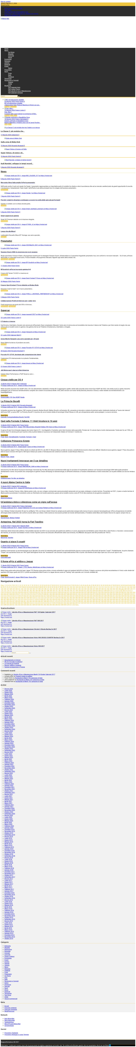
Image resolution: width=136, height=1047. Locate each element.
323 (33, 596)
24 (44, 585)
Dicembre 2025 (9, 703)
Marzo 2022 (8, 782)
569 (65, 605)
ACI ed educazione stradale (13, 8)
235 (50, 592)
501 (5, 603)
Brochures (7, 86)
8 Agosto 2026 (6, 179)
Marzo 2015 (8, 930)
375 (48, 597)
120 (122, 587)
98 (60, 587)
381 (65, 597)
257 (114, 592)
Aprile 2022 (8, 780)
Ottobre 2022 (8, 770)
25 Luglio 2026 (6, 318)
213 (119, 590)
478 (73, 601)
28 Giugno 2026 (6, 351)
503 (10, 603)
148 (68, 589)
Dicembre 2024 (9, 724)
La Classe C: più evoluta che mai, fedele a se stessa (21, 14)
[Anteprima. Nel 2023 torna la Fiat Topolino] (21, 527)
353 (119, 596)
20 (36, 585)
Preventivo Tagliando (11, 1033)
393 (99, 597)
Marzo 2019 (8, 845)
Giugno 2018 (8, 861)
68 (134, 585)
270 (16, 594)
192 (59, 590)
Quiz (5, 977)
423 (50, 599)
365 (19, 597)
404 (131, 597)
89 (42, 587)
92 (48, 587)
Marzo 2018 (8, 866)
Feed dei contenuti (10, 1008)
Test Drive (7, 995)
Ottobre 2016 (8, 896)
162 (108, 589)
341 (85, 596)
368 (28, 597)
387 (82, 597)
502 (7, 603)
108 (88, 587)
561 (42, 605)
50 (97, 585)
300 (102, 594)
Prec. (2, 585)
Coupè (8, 557)
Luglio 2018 (8, 859)
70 (3, 587)
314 (7, 596)
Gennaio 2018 (8, 870)
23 (42, 585)
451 (131, 599)
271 (19, 594)
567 (59, 605)
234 (48, 592)
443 (108, 599)
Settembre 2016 (9, 898)
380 (62, 597)
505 (16, 603)
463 (30, 601)
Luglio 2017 (8, 880)
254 (105, 592)
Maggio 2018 (8, 863)
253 (102, 592)
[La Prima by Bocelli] (18, 407)
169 (128, 589)
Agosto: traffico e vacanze (12, 665)
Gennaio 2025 (8, 722)
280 (45, 594)
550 (10, 605)
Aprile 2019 (8, 843)
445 (114, 599)
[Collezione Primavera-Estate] (23, 447)
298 (96, 594)
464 (33, 601)
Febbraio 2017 (9, 889)
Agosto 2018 (8, 858)
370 (33, 597)
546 (134, 603)
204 (94, 590)
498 (131, 601)
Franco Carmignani (21, 119)
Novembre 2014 (9, 937)
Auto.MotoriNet (9, 1019)
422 (48, 599)
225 (22, 592)
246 (82, 592)
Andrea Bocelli (19, 417)
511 (33, 603)
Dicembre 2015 (9, 914)
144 (56, 589)
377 (53, 597)
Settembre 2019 (9, 835)
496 (125, 601)
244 (76, 592)
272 (22, 594)
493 (116, 601)
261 (125, 592)
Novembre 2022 (9, 768)
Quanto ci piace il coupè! (13, 541)
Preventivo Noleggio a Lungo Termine (16, 1035)
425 (56, 599)
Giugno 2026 (8, 692)
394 (102, 597)
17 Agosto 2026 (6, 135)
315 (10, 596)
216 (128, 590)
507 (22, 603)
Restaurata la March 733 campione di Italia (28, 678)
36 (69, 585)
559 (36, 605)
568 (62, 605)
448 (122, 599)
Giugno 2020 (8, 819)
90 (44, 587)
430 (71, 599)
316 (13, 596)
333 (62, 596)
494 (119, 601)
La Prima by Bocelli (10, 401)
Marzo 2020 (8, 824)
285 (59, 594)
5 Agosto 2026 (6, 228)
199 (79, 590)
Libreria (6, 63)
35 (67, 585)
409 (10, 599)
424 (53, 599)
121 (125, 587)
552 (16, 605)
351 (114, 596)
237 (56, 592)
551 (13, 605)
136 (33, 589)
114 (105, 587)
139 (42, 589)
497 (128, 601)
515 (45, 603)
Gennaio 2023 (8, 764)
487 (99, 601)
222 (13, 592)
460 (22, 601)
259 (119, 592)
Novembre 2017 (9, 873)
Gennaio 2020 (8, 828)
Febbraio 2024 (9, 741)
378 (56, 597)
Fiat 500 (27, 417)
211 (114, 590)
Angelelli (15, 437)
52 (101, 585)
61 (120, 585)
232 (42, 592)
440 (99, 599)
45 (87, 585)
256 (111, 592)
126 (5, 589)
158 (96, 589)
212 (116, 590)
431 (73, 599)
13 (22, 585)
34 (65, 585)
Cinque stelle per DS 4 (12, 379)
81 (26, 587)
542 (122, 603)
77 (18, 587)
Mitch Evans (24, 577)
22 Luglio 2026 (6, 335)
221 (10, 592)
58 (114, 585)
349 (108, 596)
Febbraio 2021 (9, 805)
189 (50, 590)
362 (10, 597)
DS (11, 397)
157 (94, 589)
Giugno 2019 (8, 840)
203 (91, 590)
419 (39, 599)
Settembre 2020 (9, 814)
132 (22, 589)
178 (19, 590)
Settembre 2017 (9, 877)
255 (108, 592)
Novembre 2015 (9, 916)
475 (65, 601)
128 (10, 589)
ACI (8, 397)
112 (99, 587)
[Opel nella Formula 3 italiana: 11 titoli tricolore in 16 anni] (33, 427)
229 (33, 592)
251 (96, 592)
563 (48, 605)
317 (16, 596)
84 (32, 587)
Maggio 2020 (8, 821)
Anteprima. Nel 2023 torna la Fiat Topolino (22, 522)
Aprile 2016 (8, 907)
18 (32, 585)
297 (94, 594)
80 (24, 587)
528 (82, 603)
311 (134, 594)
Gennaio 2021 (8, 807)
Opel (34, 437)
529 (85, 603)
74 (12, 587)
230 (36, 592)
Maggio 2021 (8, 799)
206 (99, 590)
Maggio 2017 (8, 884)
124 (134, 587)
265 (2, 594)
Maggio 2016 (8, 905)
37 (71, 585)
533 (96, 603)
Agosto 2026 (8, 689)
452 (134, 599)
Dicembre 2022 (9, 766)
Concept (7, 953)
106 (82, 587)
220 (7, 592)
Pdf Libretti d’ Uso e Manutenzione (19, 91)
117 (114, 587)
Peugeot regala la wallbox (24, 676)
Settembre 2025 (9, 708)
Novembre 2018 (9, 852)
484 (91, 601)
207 (102, 590)
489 (105, 601)
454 (5, 601)
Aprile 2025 (8, 717)
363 (13, 597)
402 (125, 597)
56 (110, 585)
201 (85, 590)
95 (54, 587)
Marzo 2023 (8, 761)
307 (122, 594)
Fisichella (22, 437)
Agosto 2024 (8, 731)
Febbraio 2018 (9, 868)
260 (122, 592)
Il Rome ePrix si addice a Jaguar (17, 561)
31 (59, 585)
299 (99, 594)
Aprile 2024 (8, 738)
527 (79, 603)
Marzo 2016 (8, 909)
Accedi (6, 1006)
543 (125, 603)
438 (94, 599)
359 (2, 597)
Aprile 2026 (8, 696)
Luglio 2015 (8, 923)
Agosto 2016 (8, 900)
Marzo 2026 (8, 697)
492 (114, 601)
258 (116, 592)
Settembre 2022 (9, 771)
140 (45, 589)
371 (36, 597)
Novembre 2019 (9, 831)
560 (39, 605)
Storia (10, 57)
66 (130, 585)
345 (96, 596)
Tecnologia (7, 79)
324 (36, 596)
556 (28, 605)
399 (116, 597)
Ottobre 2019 (8, 833)
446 (116, 599)
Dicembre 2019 (9, 829)
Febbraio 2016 (9, 910)
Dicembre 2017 (9, 872)
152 (79, 589)
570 (68, 605)
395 (105, 597)
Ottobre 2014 (8, 938)
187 (45, 590)
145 (59, 589)
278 (39, 594)
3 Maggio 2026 (6, 297)
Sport (6, 71)
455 (7, 601)
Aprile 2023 (8, 759)
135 (30, 589)
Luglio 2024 (8, 733)
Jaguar (12, 457)
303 (111, 594)
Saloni (10, 68)
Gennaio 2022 (8, 785)
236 (53, 592)
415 (28, 599)
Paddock (11, 77)
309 (128, 594)
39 (75, 585)
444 (111, 599)
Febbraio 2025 (9, 720)
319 (22, 596)
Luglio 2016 (8, 901)
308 (125, 594)
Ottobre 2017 (8, 875)
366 (22, 597)
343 (91, 596)
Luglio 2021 (8, 796)
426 (59, 599)
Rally (9, 75)
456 (10, 601)
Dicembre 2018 (9, 850)
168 (125, 589)
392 (96, 597)
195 (68, 590)
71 (5, 587)
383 (71, 597)
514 (42, 603)
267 (7, 594)
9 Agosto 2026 (6, 167)
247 (85, 592)
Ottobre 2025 (8, 706)
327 (45, 596)
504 (13, 603)
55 (108, 585)
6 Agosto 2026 (6, 212)
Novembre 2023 (9, 747)
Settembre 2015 (9, 919)
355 (125, 596)
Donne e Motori (9, 956)
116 (111, 587)
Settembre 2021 (9, 792)
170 (131, 589)
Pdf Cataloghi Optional (15, 93)
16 (28, 585)
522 (65, 603)
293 (82, 594)
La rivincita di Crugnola (11, 663)
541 (119, 603)
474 (62, 601)
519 (56, 603)
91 (46, 587)
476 (68, 601)
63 (124, 585)
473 (59, 601)
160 (102, 589)
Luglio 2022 (8, 775)
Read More (4, 395)
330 (53, 596)
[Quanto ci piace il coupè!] (20, 547)
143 (53, 589)
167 (122, 589)
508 (25, 603)
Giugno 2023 (8, 756)
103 (73, 587)
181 (28, 590)
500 (2, 603)
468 (45, 601)
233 (45, 592)
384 (73, 597)
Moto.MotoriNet (9, 1020)
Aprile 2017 (8, 886)
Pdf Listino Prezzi (14, 89)
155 (88, 589)
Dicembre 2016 (9, 893)
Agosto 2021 (8, 794)
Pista (10, 73)
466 (39, 601)
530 (88, 603)
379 (59, 597)
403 (128, 597)
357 (131, 596)
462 (28, 601)
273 (25, 594)
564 (50, 605)
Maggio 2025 (8, 715)
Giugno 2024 (8, 734)
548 (5, 605)
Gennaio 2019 (8, 849)
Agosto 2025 (8, 710)
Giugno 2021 (8, 798)
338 (76, 596)
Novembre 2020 (9, 810)
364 (16, 597)
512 (36, 603)
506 (19, 603)
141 (48, 589)
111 (96, 587)
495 (122, 601)
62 (122, 585)
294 (85, 594)
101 (68, 587)
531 (91, 603)
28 (53, 585)
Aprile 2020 (8, 822)
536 (105, 603)
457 (13, 601)
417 (33, 599)
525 (73, 603)
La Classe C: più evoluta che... (13, 131)
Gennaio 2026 (8, 701)
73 (10, 587)
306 (119, 594)
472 (56, 601)
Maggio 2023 (8, 757)
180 (25, 590)
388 (85, 597)
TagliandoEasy (9, 1022)
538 (111, 603)
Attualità (10, 54)
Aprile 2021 (8, 801)
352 (116, 596)
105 (79, 587)
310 (131, 594)
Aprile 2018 (8, 865)
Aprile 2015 (8, 928)
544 (128, 603)
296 (91, 594)
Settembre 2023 (9, 750)
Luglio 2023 (8, 754)
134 (28, 589)
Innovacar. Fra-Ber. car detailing (14, 478)
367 (25, 597)
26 (48, 585)
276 (33, 594)
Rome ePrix (32, 577)
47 (91, 585)
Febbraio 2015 (9, 931)
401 (122, 597)
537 (108, 603)
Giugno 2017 (8, 882)
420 (42, 599)
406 (2, 599)
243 (73, 592)
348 (105, 596)
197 (73, 590)
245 (79, 592)
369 (30, 597)
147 (65, 589)
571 (71, 605)
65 (128, 585)
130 (16, 589)
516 (48, 603)
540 (116, 603)
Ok (110, 1045)
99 (62, 587)
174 (7, 590)
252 (99, 592)
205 (96, 590)
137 (36, 589)
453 (2, 601)
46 (89, 585)
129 (13, 589)
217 (131, 590)
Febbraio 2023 (9, 763)
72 (8, 587)
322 (30, 596)
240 (65, 592)
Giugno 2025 (8, 713)
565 (53, 605)
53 (103, 585)
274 (28, 594)
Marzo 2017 (8, 887)
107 (85, 587)
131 (19, 589)
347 (102, 596)
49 (95, 585)
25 (46, 585)
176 (13, 590)
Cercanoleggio (9, 1026)
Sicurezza (13, 107)
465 (36, 601)
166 (119, 589)
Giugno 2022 (8, 777)
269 (13, 594)
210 (111, 590)
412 (19, 599)
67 (132, 585)
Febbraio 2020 (9, 826)
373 (42, 597)
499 (134, 601)
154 (85, 589)
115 (108, 587)
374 (45, 597)
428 (65, 599)
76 (16, 587)
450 (128, 599)
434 (82, 599)
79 (22, 587)
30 (57, 585)
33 (63, 585)
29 (55, 585)
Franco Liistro (20, 110)
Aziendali (7, 951)
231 (39, 592)
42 (81, 585)
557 (30, 605)
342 (88, 596)
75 (14, 587)
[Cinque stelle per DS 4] (18, 385)
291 (76, 594)
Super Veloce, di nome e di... (12, 153)
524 (71, 603)
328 (48, 596)
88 (40, 587)
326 (42, 596)
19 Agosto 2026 (9, 110)
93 (50, 587)
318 (19, 596)
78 (20, 587)
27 (51, 585)
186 (42, 590)
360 (5, 597)
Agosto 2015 (8, 921)
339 (79, 596)
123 (131, 587)
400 (119, 597)
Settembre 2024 (9, 729)
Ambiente (7, 946)
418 (36, 599)
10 (16, 585)
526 (76, 603)
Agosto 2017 (8, 879)
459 (19, 601)
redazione (15, 135)
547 (2, 605)
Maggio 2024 (8, 736)
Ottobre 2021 (8, 791)
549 (7, 605)
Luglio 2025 (8, 712)
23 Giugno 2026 (6, 366)
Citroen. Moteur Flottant (12, 518)
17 (30, 585)
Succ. (77, 605)
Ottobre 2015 (8, 917)
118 (116, 587)
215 (125, 590)
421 (45, 599)
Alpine (10, 498)
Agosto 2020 (8, 815)
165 (116, 589)
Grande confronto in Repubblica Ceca (16, 12)
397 (111, 597)
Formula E (11, 577)
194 (65, 590)
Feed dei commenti (10, 1009)
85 (34, 587)
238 (59, 592)
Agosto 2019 (8, 836)
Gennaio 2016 (8, 912)
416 (30, 599)
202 (88, 590)
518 (53, 603)
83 (30, 587)
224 (19, 592)
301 (105, 594)
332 (59, 596)
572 (73, 605)
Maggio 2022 (8, 778)
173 (5, 590)
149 (71, 589)
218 (2, 592)
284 (56, 594)
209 (108, 590)
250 (94, 592)
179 (22, 590)
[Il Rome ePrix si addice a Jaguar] (27, 567)
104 (76, 587)
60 (118, 585)
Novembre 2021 (9, 789)
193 (62, 590)
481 (82, 601)
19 (34, 585)
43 (83, 585)
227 (28, 592)
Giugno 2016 (8, 903)
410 (13, 599)
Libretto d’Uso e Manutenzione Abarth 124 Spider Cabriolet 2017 (34, 674)
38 (73, 585)
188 (48, 590)
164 (114, 589)
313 (5, 596)
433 (79, 599)
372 (39, 597)
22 (40, 585)
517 (50, 603)
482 (85, 601)
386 (79, 597)
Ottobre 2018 (8, 854)
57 (112, 585)
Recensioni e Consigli (11, 80)
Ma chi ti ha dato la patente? (13, 662)
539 (114, 603)
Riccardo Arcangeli (18, 146)
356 (128, 596)
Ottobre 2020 (8, 812)
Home (6, 49)
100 (65, 587)
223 (16, 592)
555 (25, 605)
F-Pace (7, 457)
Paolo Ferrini (19, 101)
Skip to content (5, 1)
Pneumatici (8, 70)
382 (68, 597)
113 (102, 587)
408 (7, 599)
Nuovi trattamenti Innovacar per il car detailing (24, 460)
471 (53, 601)
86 (36, 587)
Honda (22, 397)
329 (50, 596)
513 (39, 603)
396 (108, 597)
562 (45, 605)
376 (50, 597)
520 (59, 603)
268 (10, 594)
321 (28, 596)
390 (91, 597)
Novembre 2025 (9, 704)
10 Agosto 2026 (6, 156)
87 (38, 587)
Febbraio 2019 (9, 847)
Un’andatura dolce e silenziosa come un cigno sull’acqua (29, 502)
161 (105, 589)
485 (94, 601)
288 (68, 594)
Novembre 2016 (9, 894)
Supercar (7, 64)
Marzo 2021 (8, 803)
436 (88, 599)
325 (39, 596)
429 (68, 599)
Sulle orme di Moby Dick (12, 15)
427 (62, 599)
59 (116, 585)
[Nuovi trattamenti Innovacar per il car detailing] (24, 466)
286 (62, 594)
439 (96, 599)
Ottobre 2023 (8, 748)
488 (102, 601)
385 (76, 597)
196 (71, 590)
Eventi (6, 66)
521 (62, 603)
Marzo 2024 (8, 740)
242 (71, 592)
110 (94, 587)
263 (131, 592)
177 (16, 590)
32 (61, 585)
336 (71, 596)
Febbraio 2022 (9, 784)
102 (71, 587)
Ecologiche (8, 59)
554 (22, 605)
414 (25, 599)
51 (99, 585)
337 (73, 596)
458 (16, 601)
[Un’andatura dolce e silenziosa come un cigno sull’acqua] (31, 508)
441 (102, 599)
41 (79, 585)
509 (28, 603)
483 (88, 601)
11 (18, 585)
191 (56, 590)
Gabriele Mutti (15, 335)
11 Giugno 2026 (6, 266)
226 (25, 592)
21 (38, 585)
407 (5, 599)
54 (105, 585)
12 (20, 585)
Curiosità (11, 56)
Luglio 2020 (8, 817)
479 (76, 601)
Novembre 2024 (9, 726)
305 (116, 594)
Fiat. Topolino (9, 537)
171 (134, 589)
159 (99, 589)
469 (48, 601)
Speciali (7, 986)
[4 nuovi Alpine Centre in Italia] (23, 488)
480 (79, 601)
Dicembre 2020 (9, 808)
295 (88, 594)
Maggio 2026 (8, 694)
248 (88, 592)
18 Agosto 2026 (9, 119)
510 (30, 603)
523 (68, 603)
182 (30, 590)
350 (111, 596)
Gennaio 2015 (8, 933)
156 (91, 589)
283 (53, 594)
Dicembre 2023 (9, 745)
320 (25, 596)
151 (76, 589)
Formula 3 (29, 437)
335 (68, 596)
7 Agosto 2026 (6, 196)
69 (1, 587)
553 (19, 605)
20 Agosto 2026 (9, 101)
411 (16, 599)
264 (134, 592)
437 (91, 599)
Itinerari (10, 82)
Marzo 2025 (8, 719)
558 (33, 605)
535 (102, 603)
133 (25, 589)
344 (94, 596)
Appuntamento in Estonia (12, 660)
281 (48, 594)
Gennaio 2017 (8, 891)
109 (91, 587)
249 (91, 592)
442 (105, 599)
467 (42, 601)
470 (50, 601)
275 (30, 594)
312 (2, 596)
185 (39, 590)
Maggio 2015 (8, 926)
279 (42, 594)
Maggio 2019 (8, 842)
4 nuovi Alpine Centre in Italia (15, 482)
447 (119, 599)
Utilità (10, 84)
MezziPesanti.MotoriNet (12, 1024)
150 (73, 589)
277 (36, 594)
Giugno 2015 (8, 924)
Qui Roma (11, 52)
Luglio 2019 (8, 838)
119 (119, 587)
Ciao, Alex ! (8, 10)
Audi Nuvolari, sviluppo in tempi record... (17, 164)
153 (82, 589)
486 (96, 601)
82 (28, 587)
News (6, 50)
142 (50, 589)
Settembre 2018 (9, 856)
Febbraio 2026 (9, 699)
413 (22, 599)
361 (7, 597)
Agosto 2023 (8, 752)
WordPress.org (9, 1011)
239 (62, 592)
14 (24, 585)
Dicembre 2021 (9, 787)
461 (25, 601)
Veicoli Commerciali (10, 999)
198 (76, 590)
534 (99, 603)
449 (125, 599)
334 (65, 596)
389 (88, 597)
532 (94, 603)
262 (128, 592)
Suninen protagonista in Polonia (14, 667)
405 (134, 597)
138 (39, 589)
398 (114, 597)
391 (94, 597)
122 (128, 587)
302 (108, 594)
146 (62, 589)
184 (36, 590)
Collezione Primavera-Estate (15, 441)
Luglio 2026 (8, 690)
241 (68, 592)
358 (134, 596)
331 (56, 596)
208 (105, 590)
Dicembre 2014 (9, 935)
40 (77, 585)
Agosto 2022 (8, 773)
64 (126, 585)
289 (71, 594)
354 (122, 596)
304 (114, 594)
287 (65, 594)
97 (58, 587)
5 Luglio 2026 (5, 248)
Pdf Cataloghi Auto (14, 87)
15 (26, 585)
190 (53, 590)
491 (111, 601)
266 (5, 594)
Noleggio (7, 61)
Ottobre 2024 (8, 727)
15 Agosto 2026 (6, 146)
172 (2, 590)
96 (56, 587)
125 (2, 589)
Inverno (6, 962)
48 (93, 585)
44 (85, 585)
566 (56, 605)
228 (30, 592)
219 (5, 592)
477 (71, 601)
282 (50, 594)
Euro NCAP (16, 397)
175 (10, 590)
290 (73, 594)
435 (85, 599)
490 (108, 601)
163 (111, 589)
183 (33, 590)
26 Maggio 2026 (6, 281)
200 (82, 590)
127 (7, 589)
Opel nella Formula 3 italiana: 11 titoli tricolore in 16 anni (29, 421)
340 (82, 596)
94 (52, 587)
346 (99, 596)
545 (131, 603)
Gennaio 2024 (8, 743)
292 (79, 594)
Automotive (4, 190)
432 (76, 599)
